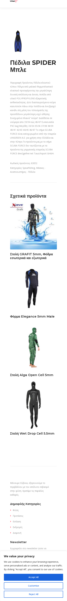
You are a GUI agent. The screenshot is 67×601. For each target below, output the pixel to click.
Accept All (33, 577)
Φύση (16, 510)
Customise (33, 585)
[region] (33, 576)
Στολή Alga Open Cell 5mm (31, 375)
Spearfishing (29, 167)
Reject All (33, 594)
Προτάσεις (18, 515)
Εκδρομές (17, 527)
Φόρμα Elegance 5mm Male (32, 316)
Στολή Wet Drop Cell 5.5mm (32, 433)
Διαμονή (17, 532)
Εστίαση (17, 521)
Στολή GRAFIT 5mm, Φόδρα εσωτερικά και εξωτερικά (31, 256)
